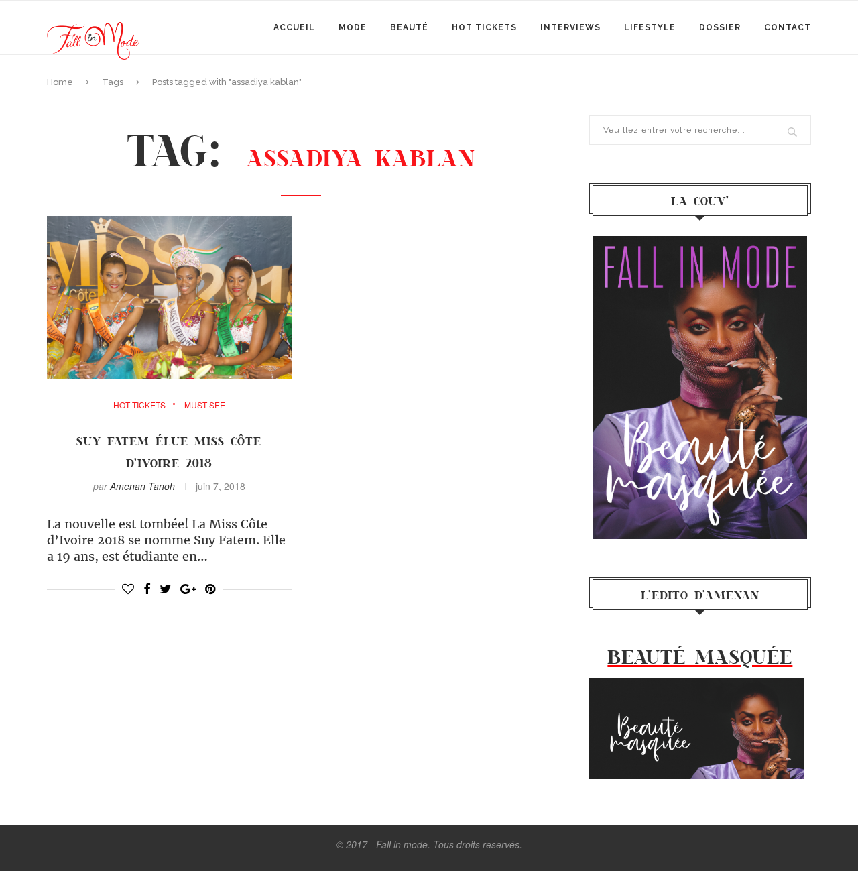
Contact (787, 27)
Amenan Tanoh (142, 486)
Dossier (720, 27)
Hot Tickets (484, 27)
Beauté (409, 27)
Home (60, 82)
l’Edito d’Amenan (700, 595)
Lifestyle (650, 27)
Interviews (570, 27)
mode (353, 27)
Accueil (294, 27)
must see (204, 405)
